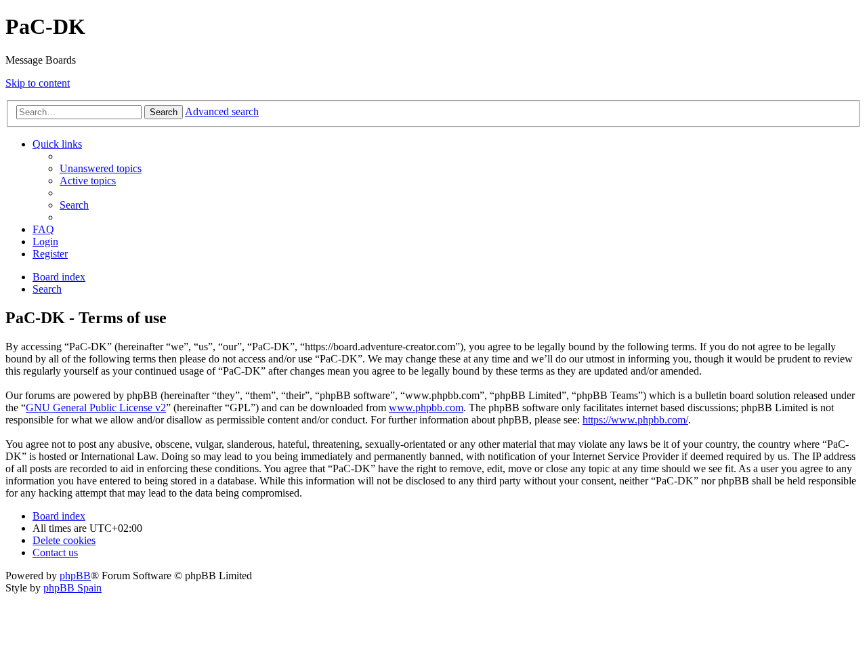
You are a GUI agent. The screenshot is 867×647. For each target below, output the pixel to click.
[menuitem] (101, 168)
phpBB (75, 575)
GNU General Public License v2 (96, 407)
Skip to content (37, 83)
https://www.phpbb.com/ (635, 419)
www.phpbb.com (426, 407)
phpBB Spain (72, 587)
